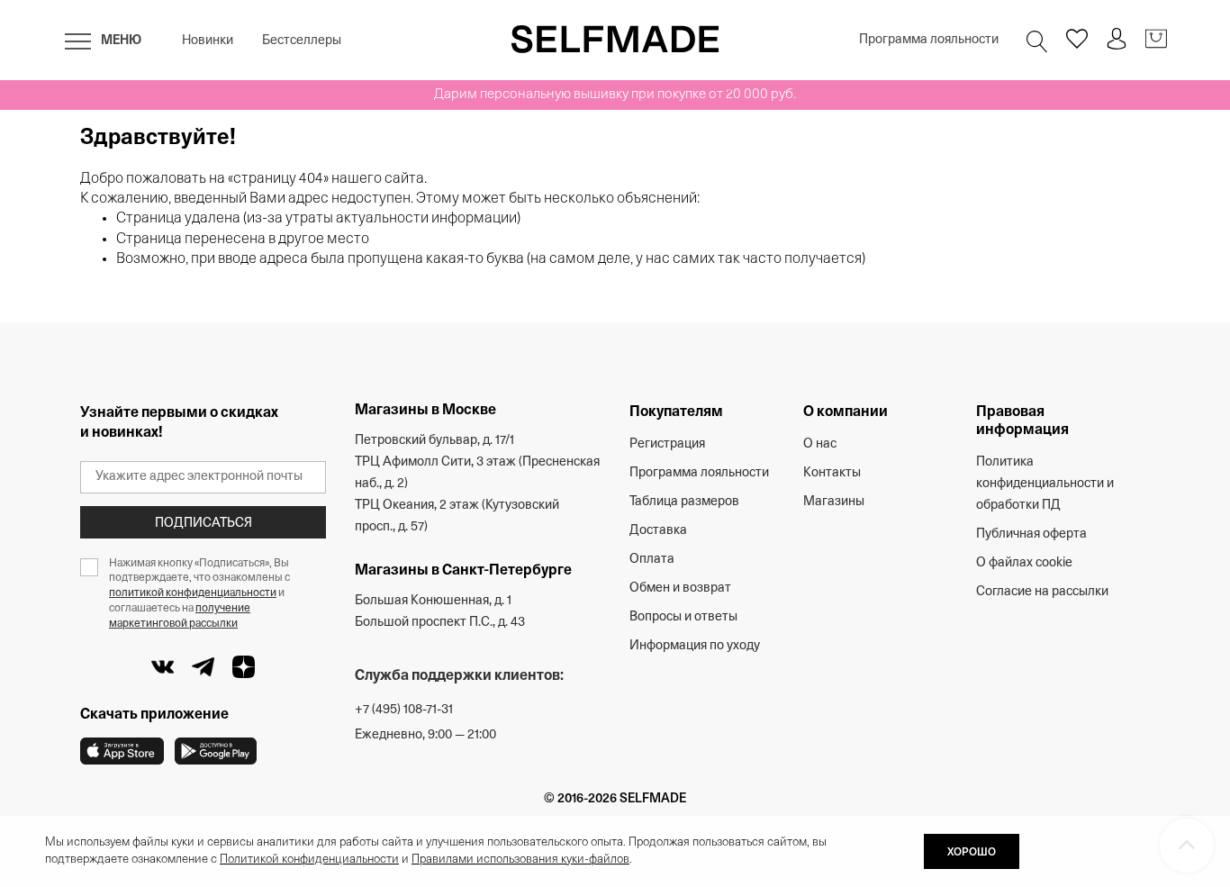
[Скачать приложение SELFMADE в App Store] (122, 751)
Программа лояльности (929, 40)
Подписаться (203, 523)
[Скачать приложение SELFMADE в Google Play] (216, 751)
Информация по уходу (694, 646)
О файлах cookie (1024, 563)
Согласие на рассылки (1042, 592)
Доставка (658, 531)
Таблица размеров (684, 502)
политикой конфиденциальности (192, 593)
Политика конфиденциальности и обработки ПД (1045, 484)
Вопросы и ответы (683, 617)
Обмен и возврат (680, 588)
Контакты (832, 473)
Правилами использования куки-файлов (520, 859)
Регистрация (667, 444)
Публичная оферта (1031, 534)
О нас (820, 444)
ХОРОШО (971, 852)
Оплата (651, 559)
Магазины (833, 502)
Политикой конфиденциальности (309, 859)
